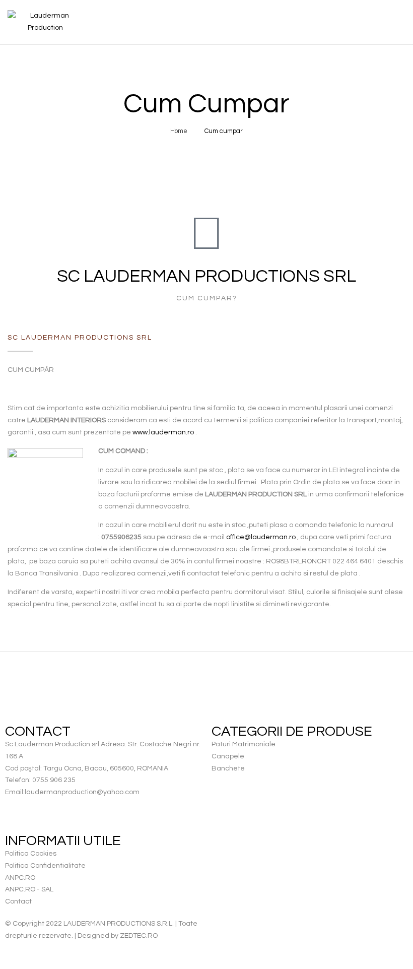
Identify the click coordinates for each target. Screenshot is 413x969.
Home (178, 131)
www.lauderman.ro (163, 432)
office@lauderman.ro (261, 537)
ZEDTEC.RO (139, 935)
